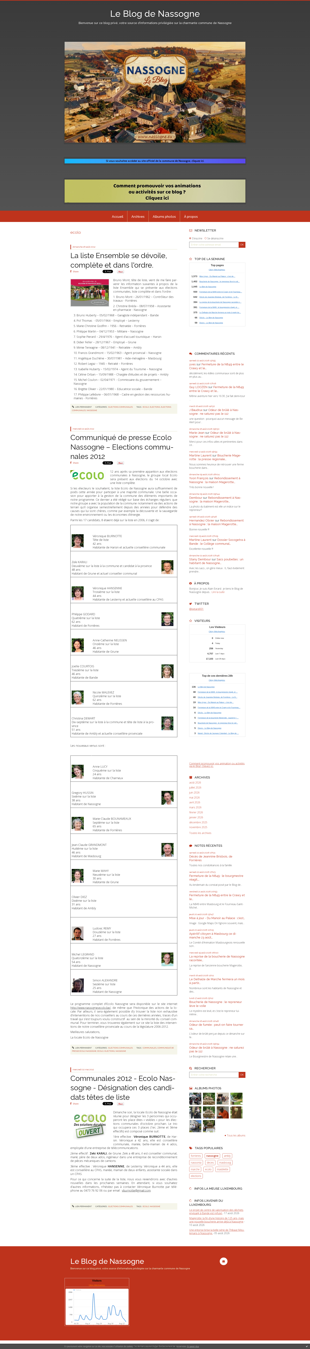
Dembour (195, 497)
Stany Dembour (200, 559)
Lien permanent (83, 407)
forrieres (196, 1156)
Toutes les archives (200, 833)
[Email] (223, 1261)
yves (192, 364)
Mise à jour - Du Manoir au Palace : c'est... (217, 918)
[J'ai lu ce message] (306, 1346)
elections (155, 407)
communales (149, 1048)
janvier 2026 (196, 817)
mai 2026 (194, 797)
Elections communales (120, 407)
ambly (227, 1156)
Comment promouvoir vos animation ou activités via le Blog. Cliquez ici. (217, 765)
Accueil (117, 217)
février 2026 (196, 812)
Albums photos (164, 217)
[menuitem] (117, 216)
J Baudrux (195, 410)
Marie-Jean (196, 432)
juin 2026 (194, 792)
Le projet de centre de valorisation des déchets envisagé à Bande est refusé (216, 1211)
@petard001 (196, 609)
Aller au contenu (11, 3)
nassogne (92, 410)
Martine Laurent (200, 455)
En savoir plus (193, 1346)
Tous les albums (236, 1135)
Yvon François (198, 478)
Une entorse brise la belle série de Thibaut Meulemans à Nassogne (216, 1231)
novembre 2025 (198, 827)
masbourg (225, 1162)
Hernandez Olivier (201, 520)
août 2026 (195, 782)
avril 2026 (194, 802)
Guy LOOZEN (198, 387)
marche (195, 1169)
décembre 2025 (198, 822)
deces (210, 1162)
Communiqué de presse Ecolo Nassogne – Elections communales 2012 (122, 447)
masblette (222, 1169)
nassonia (196, 1162)
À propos (191, 217)
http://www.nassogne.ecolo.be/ (90, 1008)
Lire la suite (218, 592)
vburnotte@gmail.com (136, 1190)
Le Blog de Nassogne (155, 13)
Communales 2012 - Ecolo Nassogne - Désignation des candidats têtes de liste (123, 1088)
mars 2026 (195, 807)
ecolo (146, 407)
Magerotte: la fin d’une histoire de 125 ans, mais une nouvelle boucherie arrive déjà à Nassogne (216, 1219)
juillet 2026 (195, 787)
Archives (138, 217)
